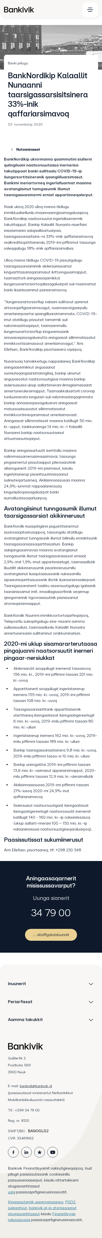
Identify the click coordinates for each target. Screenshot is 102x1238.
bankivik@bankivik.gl (36, 1086)
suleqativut (17, 1208)
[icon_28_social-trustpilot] (39, 1152)
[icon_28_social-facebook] (13, 1152)
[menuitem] (40, 9)
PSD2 (70, 1202)
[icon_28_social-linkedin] (26, 1152)
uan (11, 1192)
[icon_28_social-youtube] (52, 1152)
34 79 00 (51, 913)
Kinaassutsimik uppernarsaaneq (35, 1202)
